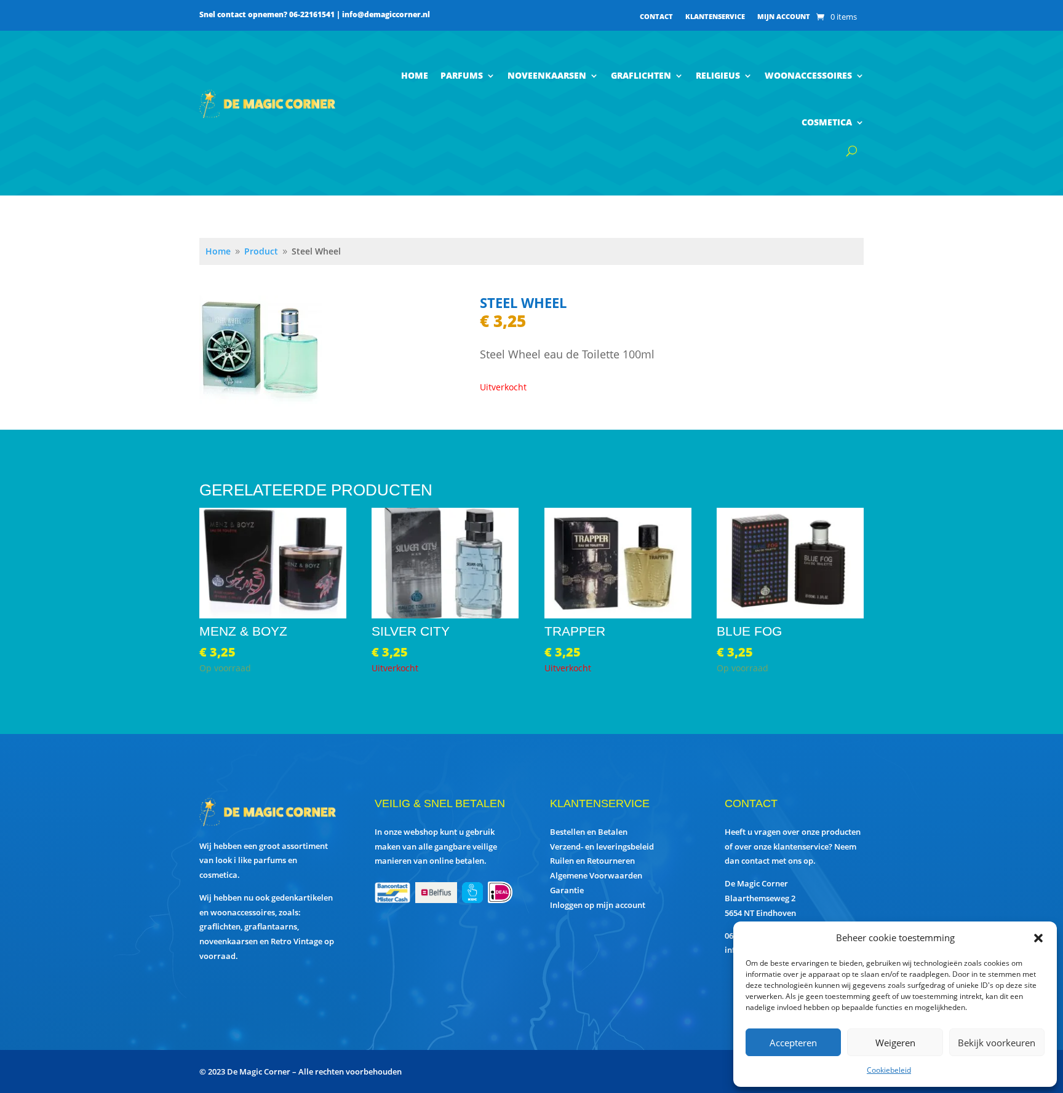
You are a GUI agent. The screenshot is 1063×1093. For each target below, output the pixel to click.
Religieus (718, 75)
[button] (1038, 938)
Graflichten (641, 75)
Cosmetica (827, 122)
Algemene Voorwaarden (596, 875)
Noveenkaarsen (547, 75)
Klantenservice (715, 16)
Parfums (461, 75)
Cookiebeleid (889, 1070)
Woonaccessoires (808, 75)
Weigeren (895, 1042)
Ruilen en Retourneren (592, 860)
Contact (656, 16)
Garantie (567, 890)
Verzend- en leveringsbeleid (602, 846)
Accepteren (793, 1042)
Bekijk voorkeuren (996, 1042)
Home (414, 75)
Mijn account (783, 16)
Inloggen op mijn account (597, 904)
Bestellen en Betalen (588, 831)
